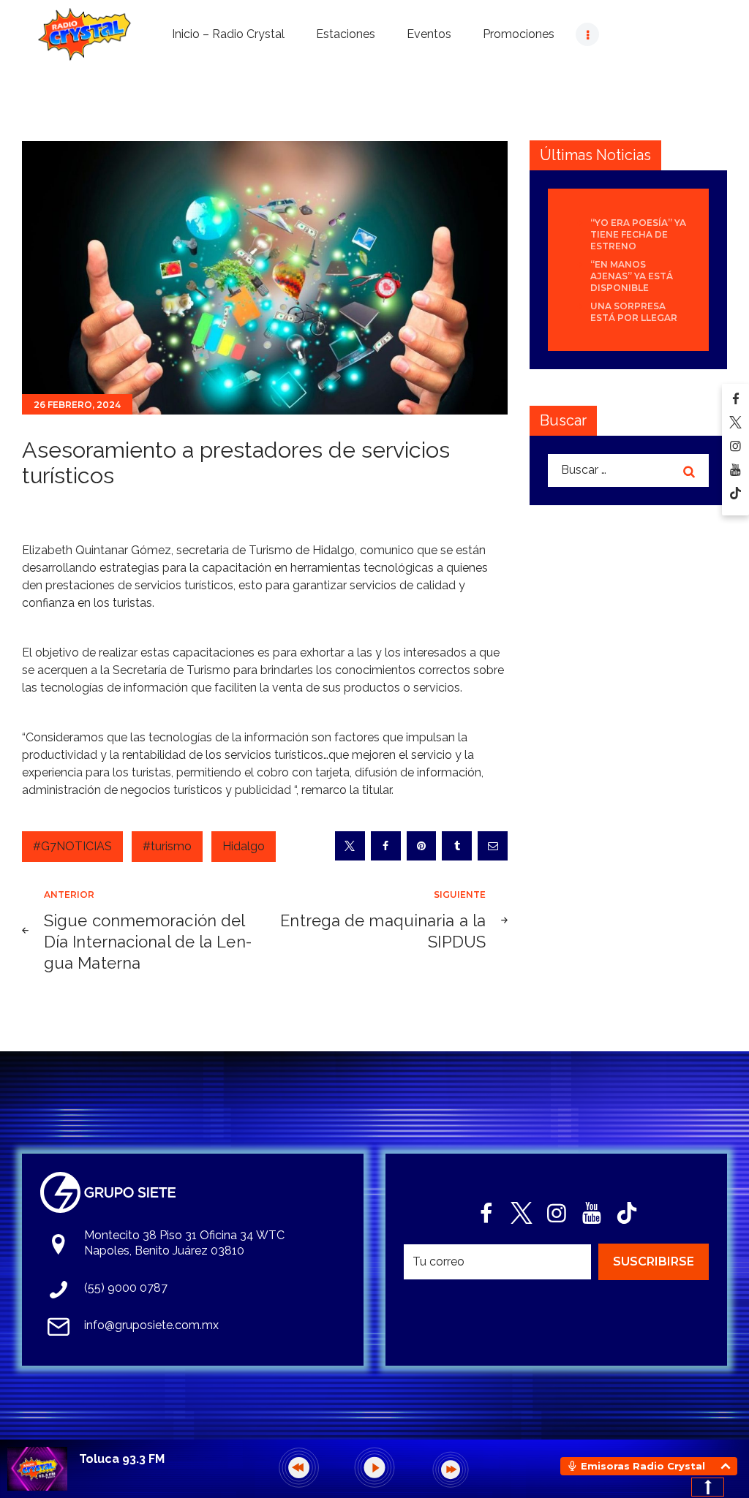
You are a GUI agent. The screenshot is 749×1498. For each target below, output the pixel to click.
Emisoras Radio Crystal (643, 1466)
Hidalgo (243, 846)
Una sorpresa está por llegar (633, 311)
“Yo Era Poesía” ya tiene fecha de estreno (638, 234)
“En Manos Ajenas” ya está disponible (631, 276)
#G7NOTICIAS (72, 846)
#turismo (167, 846)
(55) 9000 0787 (126, 1288)
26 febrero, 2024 (77, 404)
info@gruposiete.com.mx (151, 1325)
